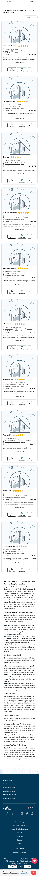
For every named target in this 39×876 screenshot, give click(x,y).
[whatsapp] (32, 813)
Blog (19, 844)
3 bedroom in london (9, 791)
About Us (19, 833)
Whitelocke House (9, 268)
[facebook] (7, 813)
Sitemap (19, 840)
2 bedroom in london (9, 787)
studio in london (8, 780)
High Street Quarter (10, 213)
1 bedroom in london (9, 784)
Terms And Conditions (20, 825)
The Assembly (8, 379)
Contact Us (19, 836)
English (34, 2)
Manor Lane (7, 491)
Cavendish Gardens (10, 46)
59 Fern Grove (8, 324)
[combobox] (31, 17)
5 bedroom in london (9, 798)
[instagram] (22, 813)
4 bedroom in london (9, 795)
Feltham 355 (7, 435)
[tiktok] (27, 813)
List (21, 866)
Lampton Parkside (9, 101)
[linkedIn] (12, 813)
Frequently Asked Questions (19, 829)
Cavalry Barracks (9, 546)
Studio (23, 273)
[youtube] (17, 813)
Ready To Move (8, 54)
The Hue (6, 157)
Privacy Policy (19, 822)
